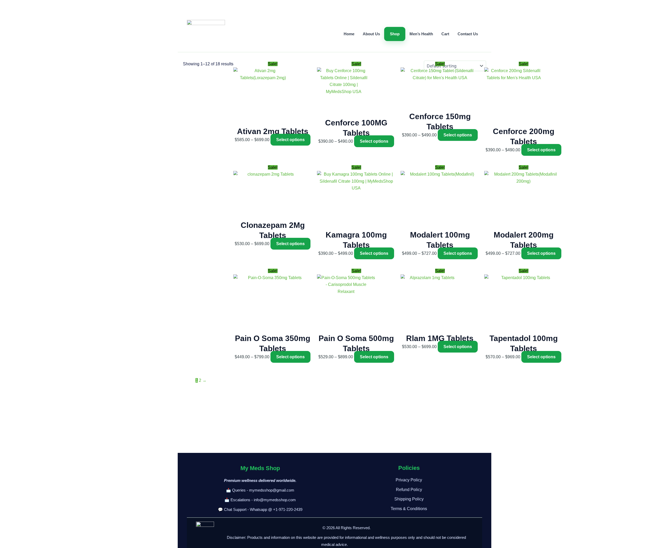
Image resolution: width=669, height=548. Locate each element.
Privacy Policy (409, 480)
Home (349, 34)
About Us (371, 34)
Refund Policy (409, 489)
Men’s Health (421, 34)
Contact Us (468, 34)
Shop (395, 34)
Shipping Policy (409, 499)
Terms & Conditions (409, 508)
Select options (290, 139)
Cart (445, 34)
